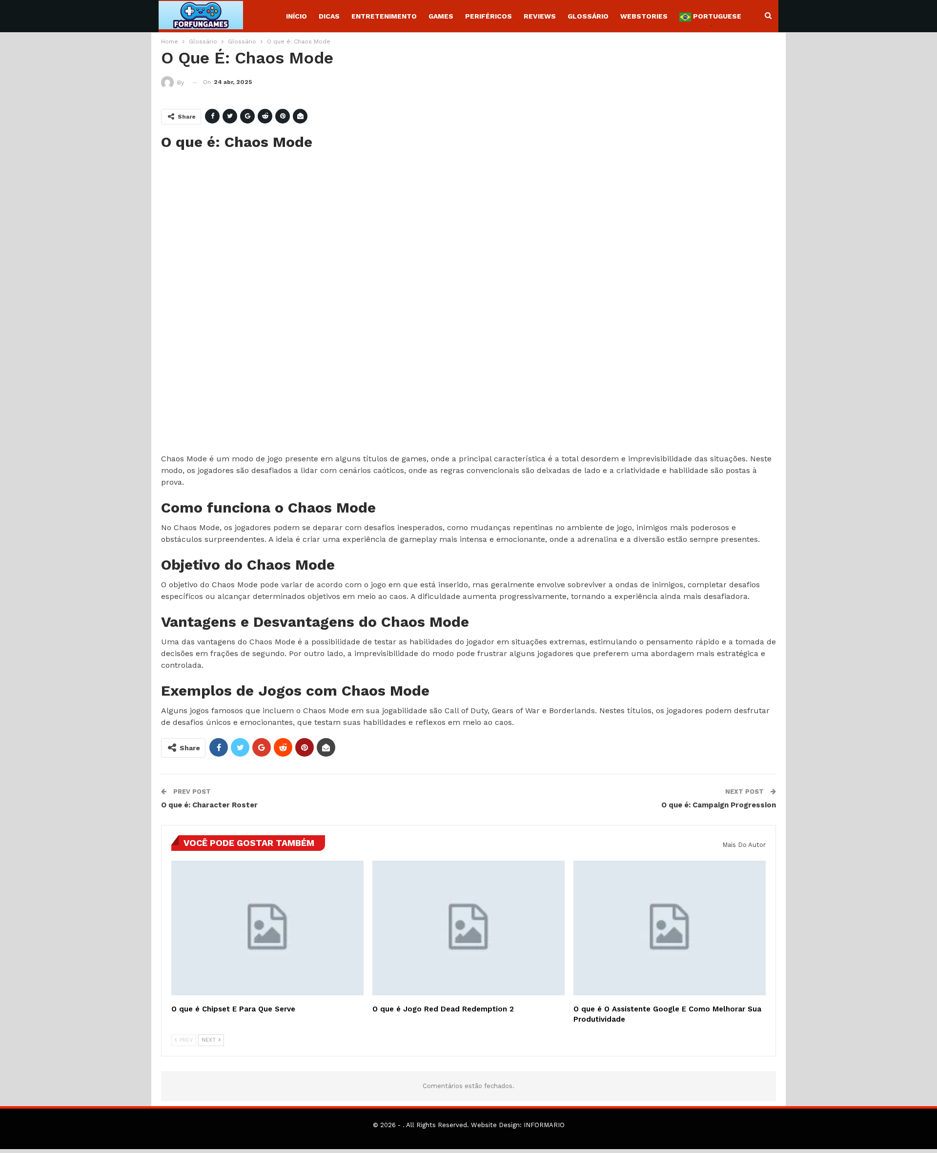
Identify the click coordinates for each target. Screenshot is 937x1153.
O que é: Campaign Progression (718, 805)
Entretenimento (384, 16)
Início (296, 16)
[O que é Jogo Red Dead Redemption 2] (468, 928)
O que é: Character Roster (209, 805)
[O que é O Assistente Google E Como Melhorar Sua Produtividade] (669, 928)
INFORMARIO (544, 1125)
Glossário (588, 16)
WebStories (644, 16)
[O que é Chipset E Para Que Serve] (267, 928)
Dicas (329, 16)
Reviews (540, 16)
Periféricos (488, 16)
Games (440, 16)
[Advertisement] (454, 302)
